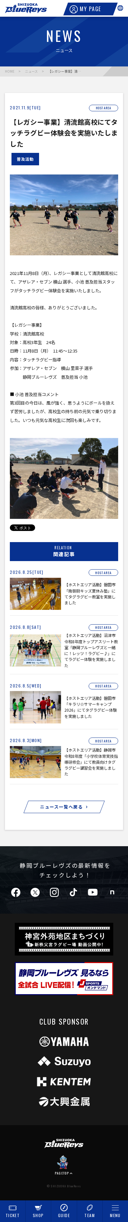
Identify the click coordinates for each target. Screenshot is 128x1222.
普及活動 (25, 159)
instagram (54, 892)
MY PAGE (90, 9)
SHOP (38, 1215)
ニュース (31, 71)
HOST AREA (103, 108)
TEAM (89, 1215)
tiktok (73, 892)
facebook (15, 892)
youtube (92, 892)
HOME (9, 71)
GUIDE (64, 1215)
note (112, 892)
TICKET (13, 1215)
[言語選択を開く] (120, 8)
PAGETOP (62, 1173)
